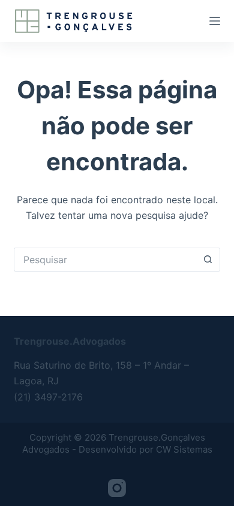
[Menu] (214, 21)
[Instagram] (117, 488)
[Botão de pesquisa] (208, 260)
